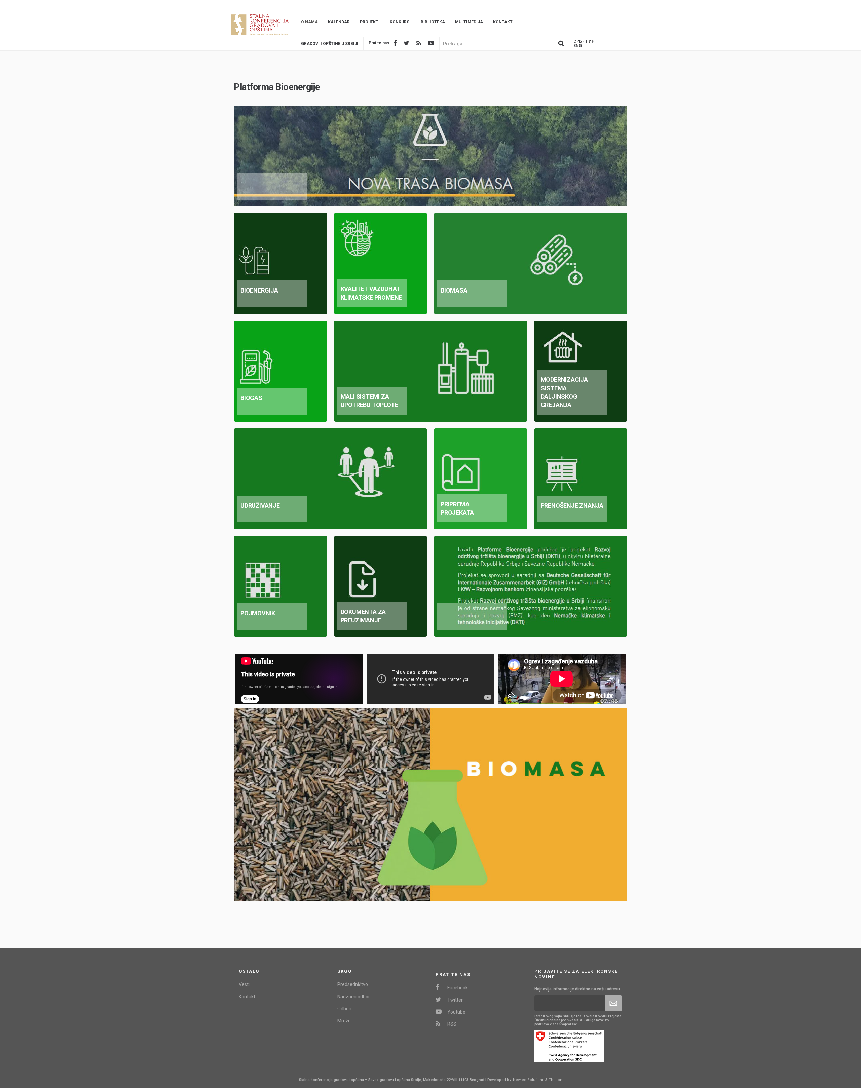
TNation (555, 1080)
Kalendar (339, 22)
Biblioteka (433, 22)
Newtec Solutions (528, 1080)
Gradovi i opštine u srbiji (329, 43)
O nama (309, 22)
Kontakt (503, 22)
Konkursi (400, 22)
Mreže (344, 1020)
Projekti (370, 22)
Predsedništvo (352, 984)
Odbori (344, 1008)
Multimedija (469, 22)
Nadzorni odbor (353, 996)
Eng (577, 46)
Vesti (244, 984)
